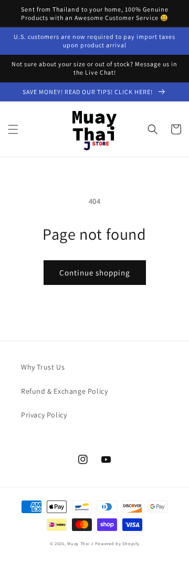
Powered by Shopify (117, 543)
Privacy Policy (44, 415)
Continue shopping (94, 273)
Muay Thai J (80, 543)
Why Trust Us (43, 367)
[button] (13, 129)
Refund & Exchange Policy (64, 391)
